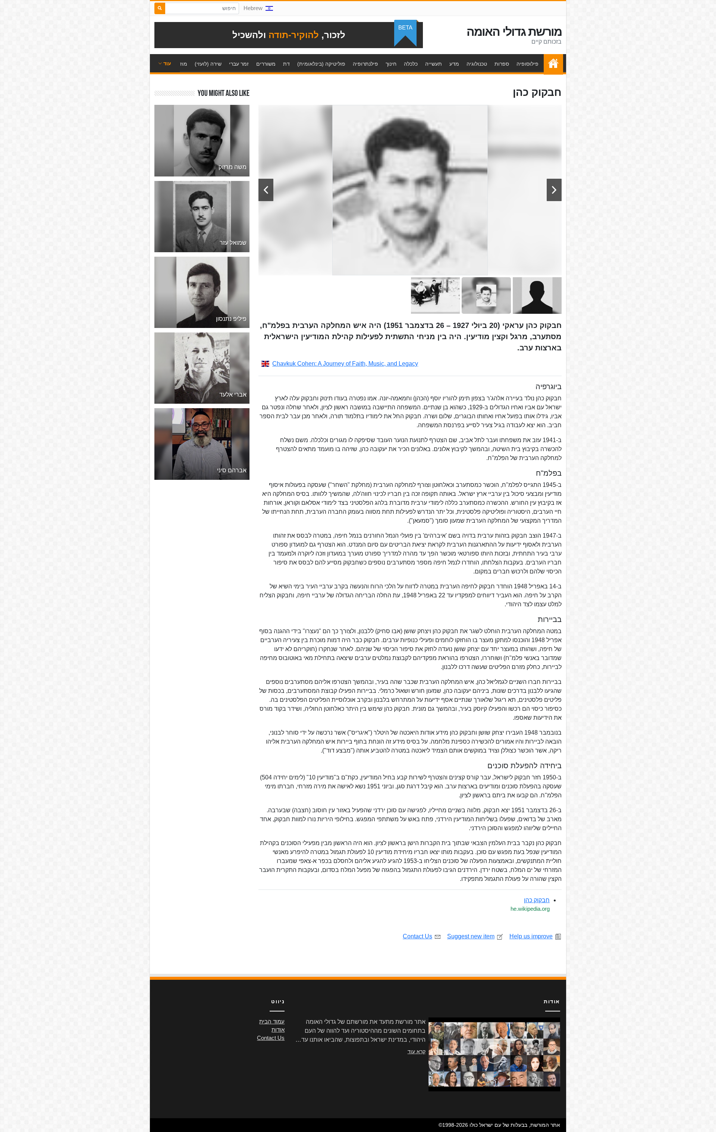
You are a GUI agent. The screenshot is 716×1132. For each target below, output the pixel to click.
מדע (454, 64)
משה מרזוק (232, 167)
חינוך (391, 64)
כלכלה (411, 64)
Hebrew (253, 8)
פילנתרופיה (365, 64)
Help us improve (531, 936)
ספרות (501, 64)
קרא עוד (416, 1051)
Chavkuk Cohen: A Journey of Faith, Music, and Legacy (345, 363)
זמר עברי (239, 64)
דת (286, 64)
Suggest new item (470, 936)
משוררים (266, 64)
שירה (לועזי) (208, 64)
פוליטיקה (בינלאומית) (321, 64)
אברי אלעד (232, 394)
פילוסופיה (527, 64)
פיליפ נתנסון (231, 319)
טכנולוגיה (477, 64)
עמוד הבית (551, 64)
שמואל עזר (233, 243)
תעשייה (433, 64)
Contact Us (417, 936)
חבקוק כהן (537, 900)
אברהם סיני (231, 470)
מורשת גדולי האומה (514, 31)
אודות (278, 1030)
